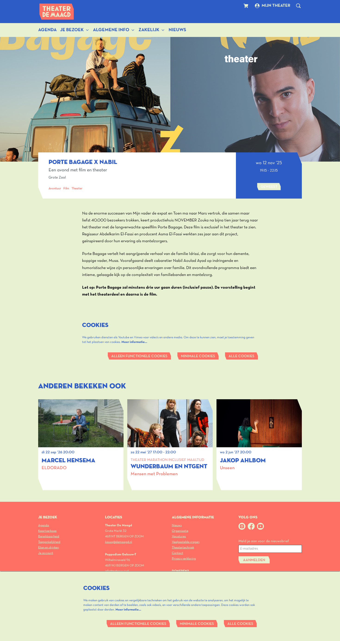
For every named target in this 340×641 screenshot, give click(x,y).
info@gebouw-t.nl (117, 571)
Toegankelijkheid (49, 542)
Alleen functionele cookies (139, 356)
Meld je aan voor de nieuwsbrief (263, 541)
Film (66, 188)
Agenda (43, 525)
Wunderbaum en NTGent (169, 467)
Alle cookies (241, 356)
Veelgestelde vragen (186, 542)
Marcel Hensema (68, 461)
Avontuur (55, 188)
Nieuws (177, 525)
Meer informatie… (134, 342)
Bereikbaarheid (48, 536)
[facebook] (251, 526)
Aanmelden (254, 560)
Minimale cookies (198, 356)
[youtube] (260, 526)
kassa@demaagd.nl (118, 542)
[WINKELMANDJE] (246, 5)
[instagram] (241, 526)
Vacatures (179, 536)
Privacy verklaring (184, 558)
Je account (45, 553)
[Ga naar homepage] (56, 11)
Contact (177, 553)
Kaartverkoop (47, 530)
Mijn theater (276, 6)
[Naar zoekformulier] (298, 5)
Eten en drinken (48, 547)
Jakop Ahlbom (243, 461)
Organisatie (180, 530)
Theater (76, 188)
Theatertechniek (183, 547)
